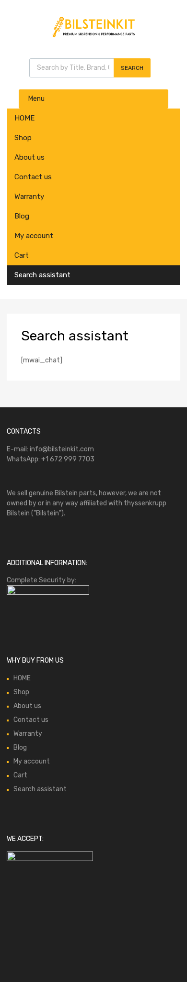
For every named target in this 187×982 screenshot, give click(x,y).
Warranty (29, 196)
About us (29, 157)
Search (132, 68)
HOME (24, 118)
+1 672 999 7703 (67, 459)
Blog (21, 216)
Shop (23, 137)
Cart (21, 255)
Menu (36, 99)
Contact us (33, 177)
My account (33, 235)
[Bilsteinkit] (93, 36)
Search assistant (42, 275)
